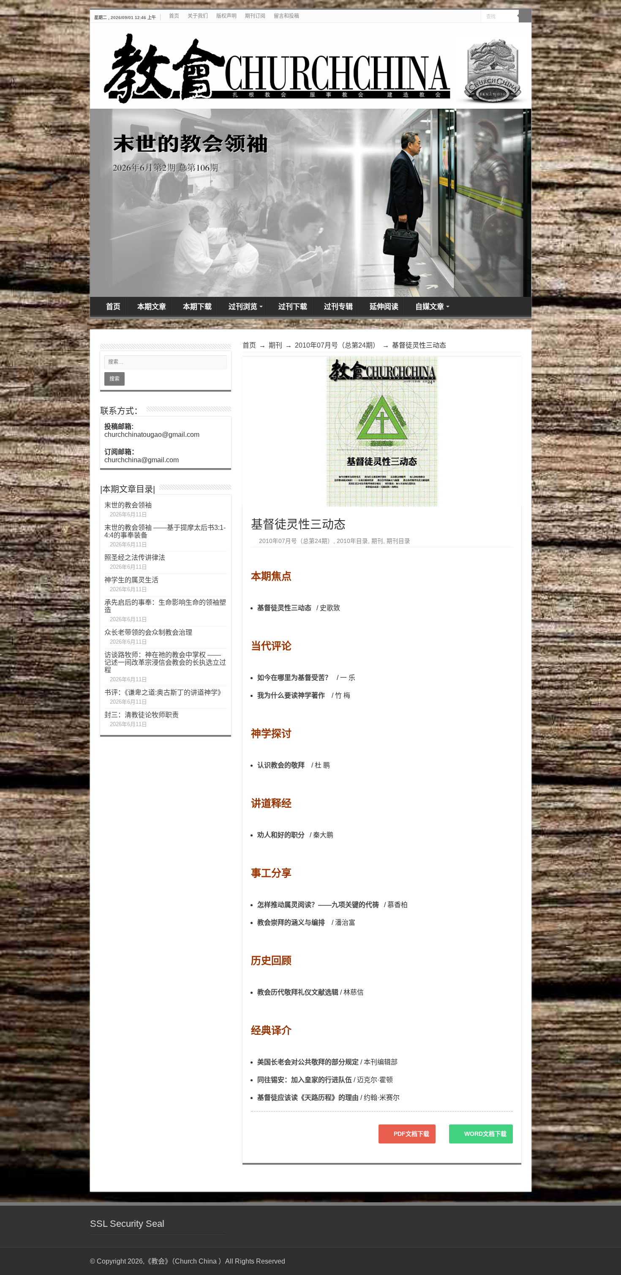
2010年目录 (352, 541)
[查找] (525, 16)
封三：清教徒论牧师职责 (141, 714)
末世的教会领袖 (128, 505)
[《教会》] (310, 66)
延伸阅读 (384, 307)
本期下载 (197, 307)
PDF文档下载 (411, 1133)
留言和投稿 (286, 16)
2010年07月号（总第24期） (337, 345)
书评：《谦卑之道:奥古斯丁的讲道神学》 (164, 692)
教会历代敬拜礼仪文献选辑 (297, 992)
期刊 (275, 345)
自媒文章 (429, 307)
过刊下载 (292, 307)
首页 (174, 16)
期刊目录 (398, 541)
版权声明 (226, 16)
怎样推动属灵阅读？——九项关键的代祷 (318, 904)
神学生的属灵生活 (131, 580)
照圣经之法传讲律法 (134, 557)
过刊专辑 (338, 307)
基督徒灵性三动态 (284, 607)
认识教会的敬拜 (281, 765)
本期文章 (151, 307)
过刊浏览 (243, 307)
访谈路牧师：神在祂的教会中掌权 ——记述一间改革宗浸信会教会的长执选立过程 (165, 662)
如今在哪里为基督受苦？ (294, 677)
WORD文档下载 (485, 1133)
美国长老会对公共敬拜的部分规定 (308, 1062)
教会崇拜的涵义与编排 (291, 922)
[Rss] (521, 1261)
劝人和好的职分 (281, 835)
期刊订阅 (255, 16)
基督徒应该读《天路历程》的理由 (308, 1097)
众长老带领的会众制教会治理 (148, 632)
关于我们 (198, 16)
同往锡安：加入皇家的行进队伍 (304, 1079)
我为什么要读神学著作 (291, 695)
